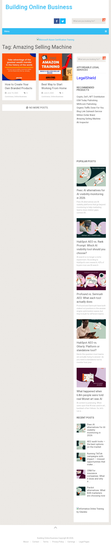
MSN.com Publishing (86, 104)
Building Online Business (39, 7)
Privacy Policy (58, 542)
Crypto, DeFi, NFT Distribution (91, 96)
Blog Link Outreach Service (89, 111)
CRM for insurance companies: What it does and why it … (96, 476)
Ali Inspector (83, 122)
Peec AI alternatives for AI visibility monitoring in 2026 (91, 194)
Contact (35, 542)
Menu (6, 31)
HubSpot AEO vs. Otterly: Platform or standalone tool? (88, 346)
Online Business (20, 97)
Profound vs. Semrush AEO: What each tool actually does (90, 297)
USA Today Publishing (87, 100)
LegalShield (86, 78)
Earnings (71, 542)
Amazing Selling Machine (88, 118)
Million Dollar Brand (86, 115)
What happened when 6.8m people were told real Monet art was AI (90, 395)
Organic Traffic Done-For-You (90, 107)
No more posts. (38, 107)
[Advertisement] (91, 142)
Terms (45, 542)
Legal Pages (84, 542)
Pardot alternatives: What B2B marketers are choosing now (96, 491)
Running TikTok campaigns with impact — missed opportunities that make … (96, 459)
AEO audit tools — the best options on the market (96, 444)
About (26, 542)
